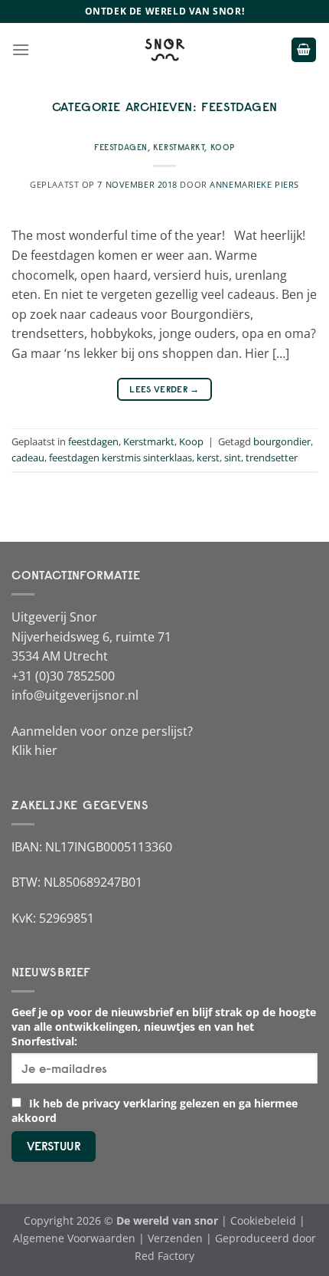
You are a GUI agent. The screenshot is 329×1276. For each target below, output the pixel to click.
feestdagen (121, 147)
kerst (208, 457)
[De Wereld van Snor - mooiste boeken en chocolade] (164, 50)
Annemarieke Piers (254, 184)
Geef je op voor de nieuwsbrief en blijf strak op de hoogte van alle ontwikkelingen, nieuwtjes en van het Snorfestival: (163, 1026)
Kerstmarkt (179, 147)
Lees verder (164, 389)
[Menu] (20, 49)
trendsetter (272, 457)
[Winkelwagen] (304, 50)
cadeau (27, 457)
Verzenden (175, 1238)
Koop (222, 147)
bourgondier (282, 441)
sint (232, 457)
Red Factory (164, 1255)
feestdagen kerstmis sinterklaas (120, 457)
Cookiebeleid (263, 1220)
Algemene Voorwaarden (74, 1238)
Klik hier (34, 750)
